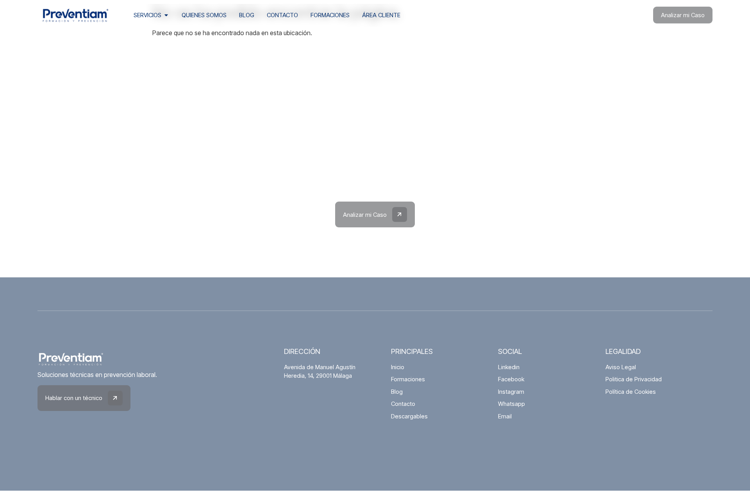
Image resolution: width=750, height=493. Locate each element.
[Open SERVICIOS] (166, 15)
